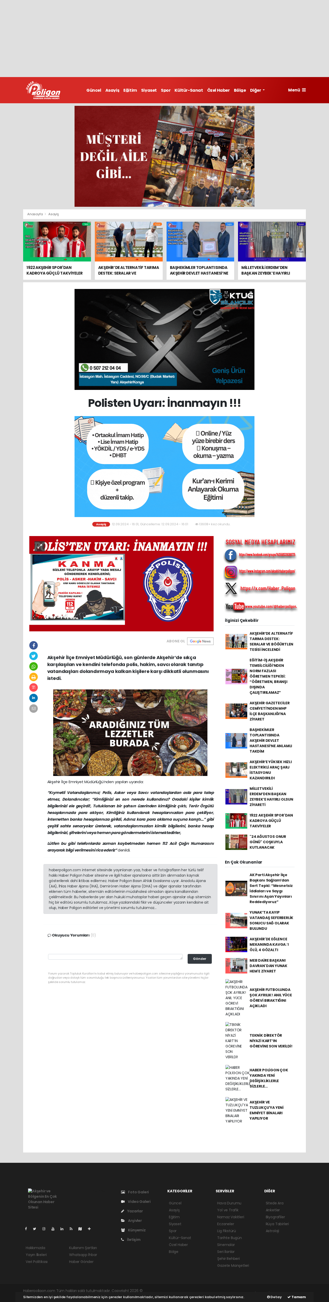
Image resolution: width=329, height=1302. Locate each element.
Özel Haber (218, 90)
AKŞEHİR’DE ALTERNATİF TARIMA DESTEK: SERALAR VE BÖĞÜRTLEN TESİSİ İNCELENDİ (271, 641)
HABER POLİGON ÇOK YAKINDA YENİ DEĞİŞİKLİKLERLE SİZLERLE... (269, 1078)
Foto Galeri (138, 1192)
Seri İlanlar (226, 1251)
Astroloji (272, 1230)
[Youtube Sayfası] (55, 1228)
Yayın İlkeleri (36, 1254)
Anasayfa (35, 214)
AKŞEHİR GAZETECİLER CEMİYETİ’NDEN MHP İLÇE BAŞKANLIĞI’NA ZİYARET (269, 711)
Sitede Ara (275, 1203)
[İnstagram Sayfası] (46, 1228)
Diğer (256, 90)
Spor (165, 90)
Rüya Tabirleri (277, 1223)
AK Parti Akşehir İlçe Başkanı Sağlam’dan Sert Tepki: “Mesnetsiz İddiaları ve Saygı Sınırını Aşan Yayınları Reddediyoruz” (271, 888)
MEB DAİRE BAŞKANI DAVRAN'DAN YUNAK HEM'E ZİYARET (268, 966)
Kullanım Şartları (83, 1247)
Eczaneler (225, 1223)
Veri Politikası (37, 1261)
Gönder (199, 959)
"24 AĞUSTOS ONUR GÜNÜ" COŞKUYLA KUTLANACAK (268, 842)
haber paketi (179, 1290)
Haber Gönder (81, 1261)
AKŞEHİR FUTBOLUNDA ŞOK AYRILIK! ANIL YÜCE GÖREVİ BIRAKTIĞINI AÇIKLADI (271, 997)
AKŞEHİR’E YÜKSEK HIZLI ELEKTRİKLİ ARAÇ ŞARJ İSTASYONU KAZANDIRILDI (271, 770)
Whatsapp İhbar (83, 1254)
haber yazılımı (155, 1290)
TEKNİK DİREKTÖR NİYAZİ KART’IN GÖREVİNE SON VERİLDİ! (271, 1041)
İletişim (133, 1239)
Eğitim (130, 90)
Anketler (273, 1210)
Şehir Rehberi (228, 1258)
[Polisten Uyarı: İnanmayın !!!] (121, 583)
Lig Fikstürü (226, 1230)
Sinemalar (226, 1244)
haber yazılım (225, 1290)
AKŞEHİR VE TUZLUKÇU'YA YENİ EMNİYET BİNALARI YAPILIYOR (267, 1110)
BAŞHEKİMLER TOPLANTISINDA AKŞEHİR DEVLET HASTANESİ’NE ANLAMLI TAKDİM (271, 740)
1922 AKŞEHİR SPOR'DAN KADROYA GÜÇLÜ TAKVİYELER (271, 821)
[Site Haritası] (82, 1228)
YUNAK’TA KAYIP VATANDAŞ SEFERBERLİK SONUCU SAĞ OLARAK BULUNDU (271, 920)
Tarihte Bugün (229, 1237)
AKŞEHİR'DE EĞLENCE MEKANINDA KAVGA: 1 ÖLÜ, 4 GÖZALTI (269, 944)
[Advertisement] (164, 38)
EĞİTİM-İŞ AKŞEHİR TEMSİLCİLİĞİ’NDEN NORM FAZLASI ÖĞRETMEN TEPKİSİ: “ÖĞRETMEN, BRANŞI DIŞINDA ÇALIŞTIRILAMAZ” (268, 676)
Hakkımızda (35, 1247)
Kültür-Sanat (189, 90)
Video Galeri (139, 1201)
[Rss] (73, 1228)
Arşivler (134, 1220)
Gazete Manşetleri (233, 1265)
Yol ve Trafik (228, 1210)
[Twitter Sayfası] (36, 1228)
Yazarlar (134, 1211)
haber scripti (202, 1290)
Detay (276, 1297)
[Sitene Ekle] (91, 1228)
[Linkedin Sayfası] (64, 1228)
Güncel (93, 90)
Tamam (298, 1297)
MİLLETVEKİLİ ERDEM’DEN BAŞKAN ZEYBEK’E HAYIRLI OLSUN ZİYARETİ (271, 796)
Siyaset (149, 90)
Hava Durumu (229, 1203)
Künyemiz (136, 1230)
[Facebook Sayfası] (28, 1228)
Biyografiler (275, 1217)
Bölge (240, 90)
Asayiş (112, 90)
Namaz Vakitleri (230, 1217)
